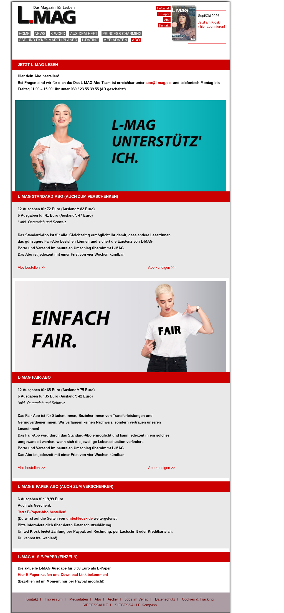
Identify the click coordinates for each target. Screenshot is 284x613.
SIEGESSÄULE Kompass (136, 605)
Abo (136, 40)
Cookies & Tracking (198, 599)
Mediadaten (115, 40)
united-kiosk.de (79, 518)
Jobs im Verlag (136, 599)
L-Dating (90, 40)
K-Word (57, 34)
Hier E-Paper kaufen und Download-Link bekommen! (63, 575)
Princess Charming (121, 34)
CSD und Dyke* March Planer (48, 40)
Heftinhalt (163, 8)
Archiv (113, 599)
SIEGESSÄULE (95, 605)
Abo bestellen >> (31, 267)
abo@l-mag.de (159, 83)
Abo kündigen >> (162, 267)
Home (24, 34)
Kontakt (164, 25)
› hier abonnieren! (211, 27)
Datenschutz (165, 599)
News (40, 34)
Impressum (54, 599)
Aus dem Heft (83, 34)
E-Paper (163, 14)
